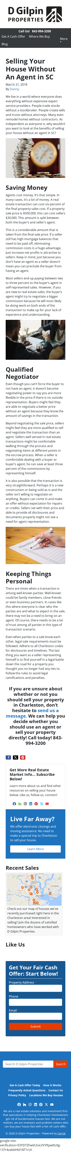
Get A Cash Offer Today (25, 1085)
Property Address (22, 982)
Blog (5, 44)
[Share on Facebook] (8, 757)
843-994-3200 (41, 31)
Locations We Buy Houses (46, 1095)
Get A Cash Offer (13, 36)
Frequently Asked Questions (26, 1090)
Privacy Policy (17, 1095)
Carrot (62, 1133)
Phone (13, 996)
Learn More (35, 849)
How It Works (52, 1085)
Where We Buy (39, 36)
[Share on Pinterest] (22, 757)
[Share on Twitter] (15, 757)
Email (14, 1010)
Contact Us (55, 1090)
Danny (14, 89)
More (64, 39)
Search (61, 1064)
